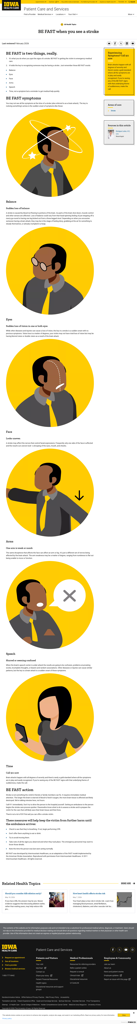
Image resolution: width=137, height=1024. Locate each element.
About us (107, 968)
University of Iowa (94, 1005)
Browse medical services (15, 969)
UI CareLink (74, 983)
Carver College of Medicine (30, 1005)
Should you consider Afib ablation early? (23, 893)
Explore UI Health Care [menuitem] (107, 2)
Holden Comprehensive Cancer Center (54, 1005)
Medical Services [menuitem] (44, 14)
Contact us (40, 972)
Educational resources (78, 979)
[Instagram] (132, 949)
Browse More (126, 883)
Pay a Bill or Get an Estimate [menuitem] (70, 2)
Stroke (113, 111)
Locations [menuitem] (60, 14)
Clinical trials (75, 975)
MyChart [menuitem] (51, 2)
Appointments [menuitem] (40, 2)
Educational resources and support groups (49, 988)
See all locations (11, 961)
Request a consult (77, 972)
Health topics (41, 983)
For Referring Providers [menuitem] (88, 2)
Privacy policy (7, 1018)
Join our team (109, 964)
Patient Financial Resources (47, 979)
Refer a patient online (78, 968)
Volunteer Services (78, 1001)
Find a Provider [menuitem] (30, 14)
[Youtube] (125, 949)
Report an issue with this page (116, 979)
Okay (124, 1015)
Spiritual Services (65, 1001)
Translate (121, 2)
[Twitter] (119, 949)
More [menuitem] (130, 14)
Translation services (9, 1001)
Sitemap (5, 1005)
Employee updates (111, 975)
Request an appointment (15, 958)
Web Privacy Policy (52, 997)
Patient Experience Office (26, 1001)
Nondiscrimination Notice (11, 997)
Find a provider (11, 965)
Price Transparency (93, 1001)
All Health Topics (70, 24)
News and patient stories (114, 972)
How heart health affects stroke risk (89, 893)
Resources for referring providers (83, 964)
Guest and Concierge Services (46, 1001)
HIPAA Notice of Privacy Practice (32, 997)
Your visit (39, 964)
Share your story (42, 975)
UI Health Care (14, 1005)
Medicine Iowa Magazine (78, 1005)
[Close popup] (134, 1013)
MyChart (39, 968)
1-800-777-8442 (8, 975)
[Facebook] (112, 949)
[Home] (11, 5)
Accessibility (64, 997)
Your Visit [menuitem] (72, 14)
